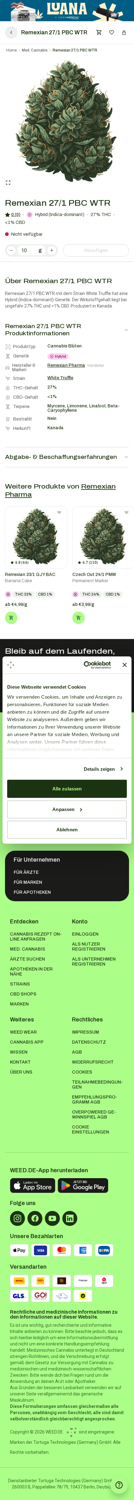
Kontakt (20, 1062)
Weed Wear (23, 1032)
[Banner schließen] (124, 665)
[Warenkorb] (99, 32)
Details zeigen (99, 768)
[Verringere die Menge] (11, 250)
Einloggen (85, 934)
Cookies (82, 1072)
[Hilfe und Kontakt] (119, 1485)
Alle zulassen (67, 788)
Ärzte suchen (27, 959)
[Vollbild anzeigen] (8, 182)
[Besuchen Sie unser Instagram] (17, 1218)
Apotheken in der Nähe (31, 971)
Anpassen (63, 809)
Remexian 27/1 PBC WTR (75, 50)
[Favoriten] (112, 32)
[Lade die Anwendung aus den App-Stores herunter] (32, 1185)
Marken (19, 1004)
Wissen (18, 1052)
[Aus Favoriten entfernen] (59, 513)
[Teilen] (124, 32)
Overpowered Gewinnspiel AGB (94, 1114)
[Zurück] (11, 32)
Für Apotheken (32, 892)
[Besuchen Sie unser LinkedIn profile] (69, 1218)
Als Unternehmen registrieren (94, 961)
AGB (77, 1052)
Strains (20, 984)
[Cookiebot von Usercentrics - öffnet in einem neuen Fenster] (84, 665)
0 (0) (15, 214)
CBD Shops (23, 994)
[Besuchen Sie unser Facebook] (34, 1218)
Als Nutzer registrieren (88, 947)
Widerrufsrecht (93, 1062)
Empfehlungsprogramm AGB (94, 1099)
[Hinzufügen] (11, 618)
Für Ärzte (26, 872)
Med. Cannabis (35, 50)
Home (11, 50)
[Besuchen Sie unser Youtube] (52, 1218)
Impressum (85, 1032)
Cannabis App (27, 1042)
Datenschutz (89, 1042)
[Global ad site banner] (67, 10)
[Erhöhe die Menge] (52, 250)
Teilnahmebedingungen (97, 1084)
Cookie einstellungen (90, 1129)
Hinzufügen (96, 250)
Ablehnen (67, 829)
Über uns (21, 1072)
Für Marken (28, 882)
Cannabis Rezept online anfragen (36, 937)
